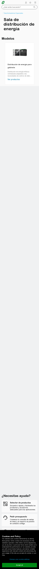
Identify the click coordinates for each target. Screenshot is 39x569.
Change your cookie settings (19, 559)
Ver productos (14, 79)
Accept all (19, 565)
